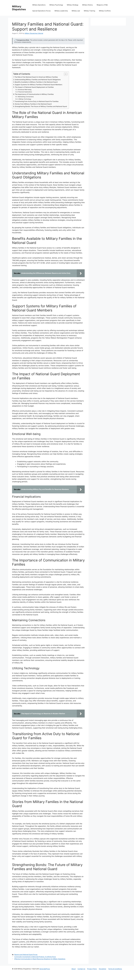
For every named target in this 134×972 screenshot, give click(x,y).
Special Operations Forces (41, 11)
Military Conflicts (105, 11)
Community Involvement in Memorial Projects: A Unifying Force (35, 957)
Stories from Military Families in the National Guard (33, 104)
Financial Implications (25, 92)
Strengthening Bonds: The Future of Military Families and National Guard (41, 106)
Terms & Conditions (115, 969)
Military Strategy (72, 5)
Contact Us (81, 969)
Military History (87, 5)
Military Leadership (61, 11)
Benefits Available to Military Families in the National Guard (36, 82)
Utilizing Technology (24, 99)
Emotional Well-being (24, 89)
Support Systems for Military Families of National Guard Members (38, 85)
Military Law (76, 11)
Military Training (89, 11)
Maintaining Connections (26, 96)
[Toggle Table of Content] (64, 74)
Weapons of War (102, 5)
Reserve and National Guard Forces (25, 954)
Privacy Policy (92, 969)
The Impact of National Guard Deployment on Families (34, 87)
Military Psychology (56, 5)
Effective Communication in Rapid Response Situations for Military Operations (39, 959)
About (74, 969)
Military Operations (39, 5)
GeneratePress (44, 969)
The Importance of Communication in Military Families (34, 94)
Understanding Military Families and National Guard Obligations (38, 80)
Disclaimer (102, 969)
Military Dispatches (19, 8)
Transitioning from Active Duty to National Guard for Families (36, 101)
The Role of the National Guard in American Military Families (36, 77)
